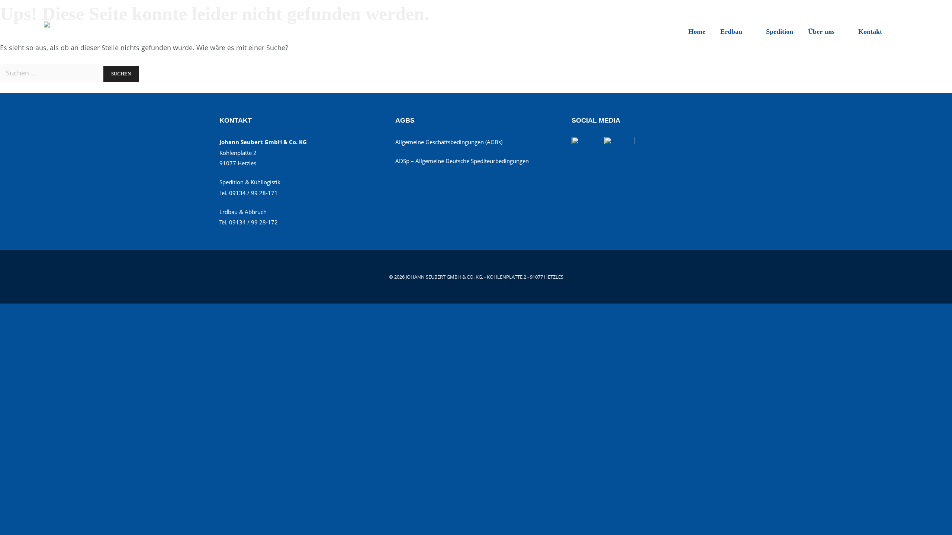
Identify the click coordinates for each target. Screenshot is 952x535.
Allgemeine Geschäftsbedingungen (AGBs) (448, 142)
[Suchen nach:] (51, 72)
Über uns (821, 31)
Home (696, 31)
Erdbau (731, 31)
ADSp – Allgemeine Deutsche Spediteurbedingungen (462, 161)
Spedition (779, 31)
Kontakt (870, 31)
